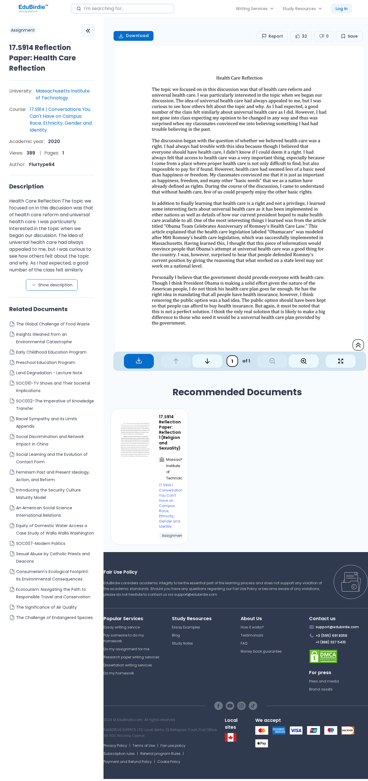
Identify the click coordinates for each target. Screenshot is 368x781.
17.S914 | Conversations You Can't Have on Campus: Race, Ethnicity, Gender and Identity (61, 119)
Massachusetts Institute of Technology (63, 94)
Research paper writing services (131, 657)
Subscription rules (119, 753)
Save (353, 36)
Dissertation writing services (127, 665)
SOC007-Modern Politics (40, 543)
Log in (342, 8)
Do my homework (118, 673)
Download (137, 35)
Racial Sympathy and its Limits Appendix (46, 422)
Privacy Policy (115, 745)
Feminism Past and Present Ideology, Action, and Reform (53, 476)
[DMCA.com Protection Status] (338, 656)
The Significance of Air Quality (46, 607)
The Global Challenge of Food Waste (53, 324)
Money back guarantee (261, 651)
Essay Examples (186, 627)
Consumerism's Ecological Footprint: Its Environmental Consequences (52, 575)
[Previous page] (176, 361)
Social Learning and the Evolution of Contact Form (52, 458)
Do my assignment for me (126, 649)
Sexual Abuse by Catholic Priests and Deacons (53, 557)
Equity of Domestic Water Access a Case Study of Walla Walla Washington (55, 529)
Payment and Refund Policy (127, 761)
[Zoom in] (304, 361)
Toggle (88, 30)
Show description (55, 285)
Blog (176, 635)
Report (276, 36)
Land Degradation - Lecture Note (49, 373)
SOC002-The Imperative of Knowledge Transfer (55, 404)
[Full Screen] (341, 361)
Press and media (324, 681)
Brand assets (321, 689)
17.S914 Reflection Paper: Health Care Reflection (42, 58)
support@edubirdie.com (195, 594)
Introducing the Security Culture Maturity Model (48, 493)
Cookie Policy (168, 761)
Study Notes (182, 643)
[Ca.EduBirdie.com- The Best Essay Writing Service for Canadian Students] (230, 740)
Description (26, 186)
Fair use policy (172, 745)
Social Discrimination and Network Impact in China (50, 440)
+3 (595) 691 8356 (331, 635)
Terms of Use (144, 745)
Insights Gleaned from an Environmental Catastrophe (44, 338)
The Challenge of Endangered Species (54, 617)
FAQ (244, 643)
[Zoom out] (272, 361)
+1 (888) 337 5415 (331, 642)
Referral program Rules (160, 753)
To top (358, 345)
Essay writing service (121, 627)
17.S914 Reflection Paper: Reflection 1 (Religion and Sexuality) (170, 432)
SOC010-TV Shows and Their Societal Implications (53, 387)
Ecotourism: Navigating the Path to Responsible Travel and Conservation (53, 593)
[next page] (207, 361)
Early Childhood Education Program (51, 352)
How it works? (252, 627)
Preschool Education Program (45, 362)
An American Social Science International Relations (44, 511)
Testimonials (252, 635)
